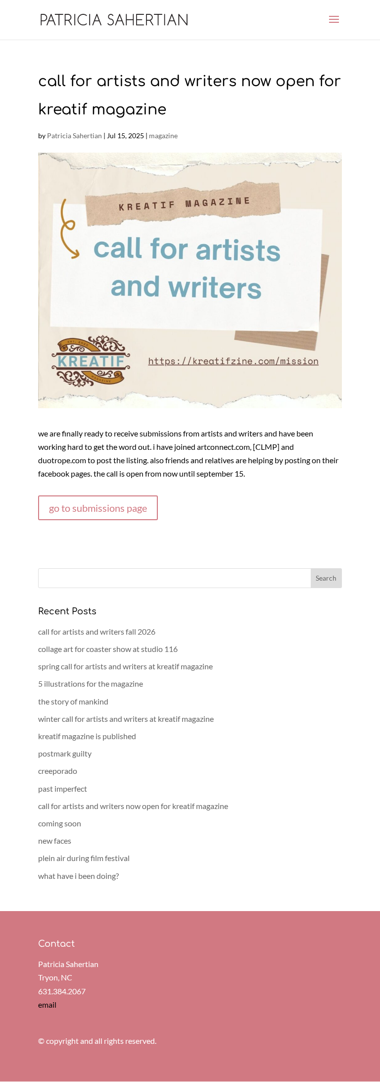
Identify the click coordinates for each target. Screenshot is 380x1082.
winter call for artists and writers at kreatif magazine (126, 718)
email (47, 1004)
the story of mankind (73, 701)
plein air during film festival (84, 858)
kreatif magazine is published (87, 736)
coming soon (59, 823)
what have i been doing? (78, 875)
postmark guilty (65, 753)
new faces (54, 840)
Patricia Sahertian (74, 135)
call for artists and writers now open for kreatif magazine (133, 806)
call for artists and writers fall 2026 (96, 631)
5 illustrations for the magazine (90, 683)
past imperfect (62, 788)
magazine (163, 135)
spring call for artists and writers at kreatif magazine (125, 666)
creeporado (57, 770)
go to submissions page (98, 508)
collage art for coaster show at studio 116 (108, 648)
